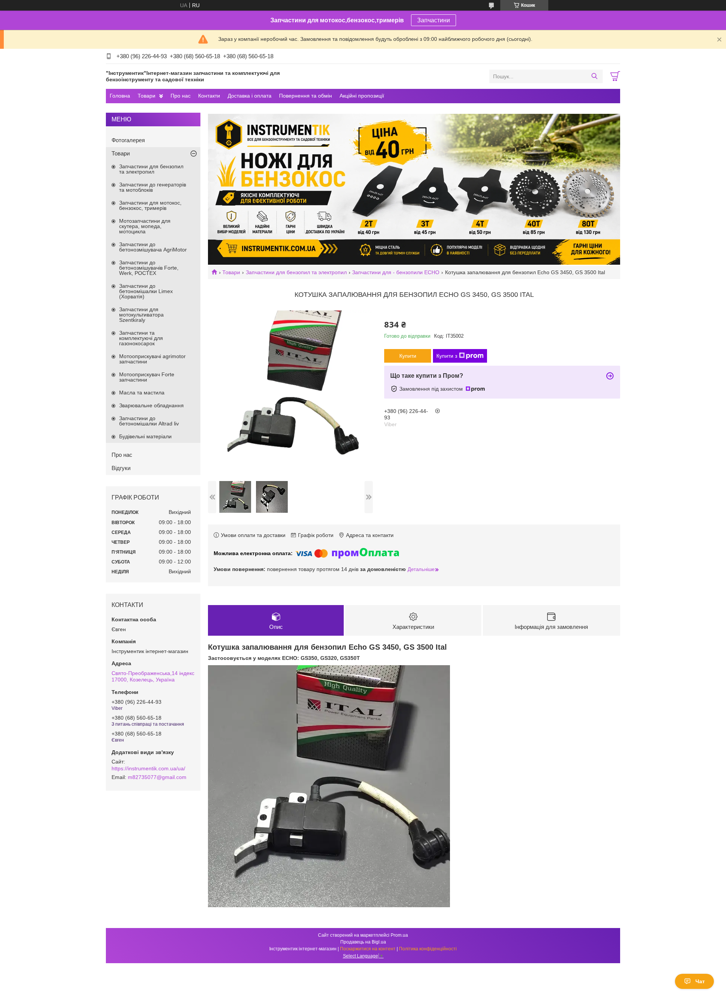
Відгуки (121, 468)
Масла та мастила (141, 393)
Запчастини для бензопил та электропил (296, 272)
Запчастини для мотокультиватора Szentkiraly (141, 314)
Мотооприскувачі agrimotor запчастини (152, 359)
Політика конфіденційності (428, 948)
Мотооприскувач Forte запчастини (146, 377)
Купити (407, 356)
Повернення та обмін (305, 96)
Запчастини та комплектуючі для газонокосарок (141, 338)
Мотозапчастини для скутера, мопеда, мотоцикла (145, 226)
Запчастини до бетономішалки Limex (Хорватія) (146, 291)
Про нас (181, 96)
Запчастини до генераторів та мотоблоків (152, 187)
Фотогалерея (128, 140)
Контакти (209, 96)
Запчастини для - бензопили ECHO (395, 272)
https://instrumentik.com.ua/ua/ (148, 768)
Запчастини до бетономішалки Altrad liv (149, 421)
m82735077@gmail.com (157, 777)
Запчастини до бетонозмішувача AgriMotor (153, 247)
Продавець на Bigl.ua (363, 942)
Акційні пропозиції (362, 96)
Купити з (446, 356)
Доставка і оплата (249, 96)
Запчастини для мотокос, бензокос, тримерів (150, 205)
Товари (146, 96)
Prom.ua (399, 935)
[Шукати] (594, 76)
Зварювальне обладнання (151, 405)
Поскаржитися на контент (368, 948)
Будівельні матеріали (145, 436)
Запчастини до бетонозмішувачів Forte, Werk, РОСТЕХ (148, 267)
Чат (700, 981)
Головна (120, 96)
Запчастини (433, 20)
